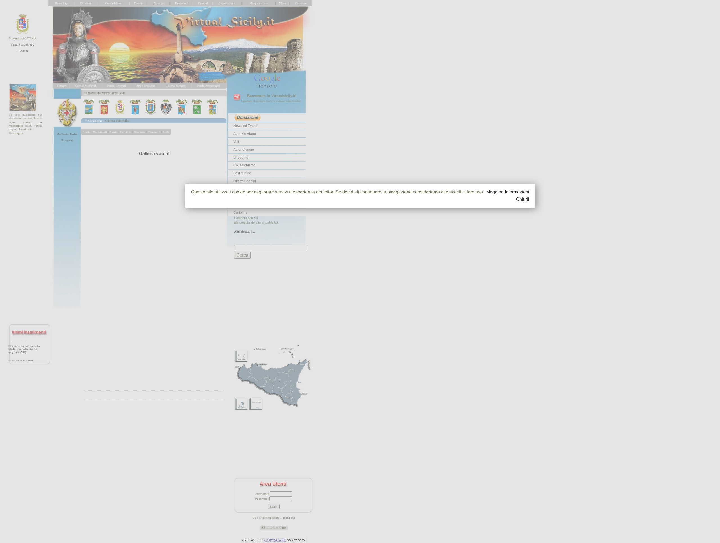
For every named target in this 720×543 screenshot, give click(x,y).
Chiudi (522, 199)
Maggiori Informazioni (507, 192)
